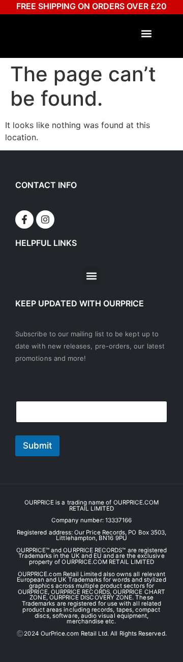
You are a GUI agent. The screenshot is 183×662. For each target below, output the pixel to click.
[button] (146, 33)
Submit (37, 445)
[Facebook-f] (24, 219)
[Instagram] (45, 219)
